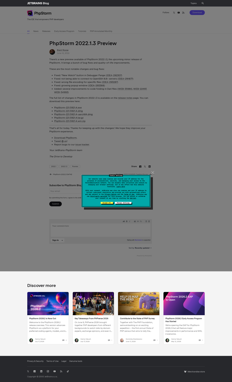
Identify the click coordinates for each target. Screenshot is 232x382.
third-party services (98, 196)
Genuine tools (75, 361)
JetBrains (48, 376)
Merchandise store (195, 372)
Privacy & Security (35, 361)
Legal (63, 361)
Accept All (107, 203)
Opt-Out (133, 198)
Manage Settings (123, 203)
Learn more (120, 187)
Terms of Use (129, 194)
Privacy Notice (110, 194)
